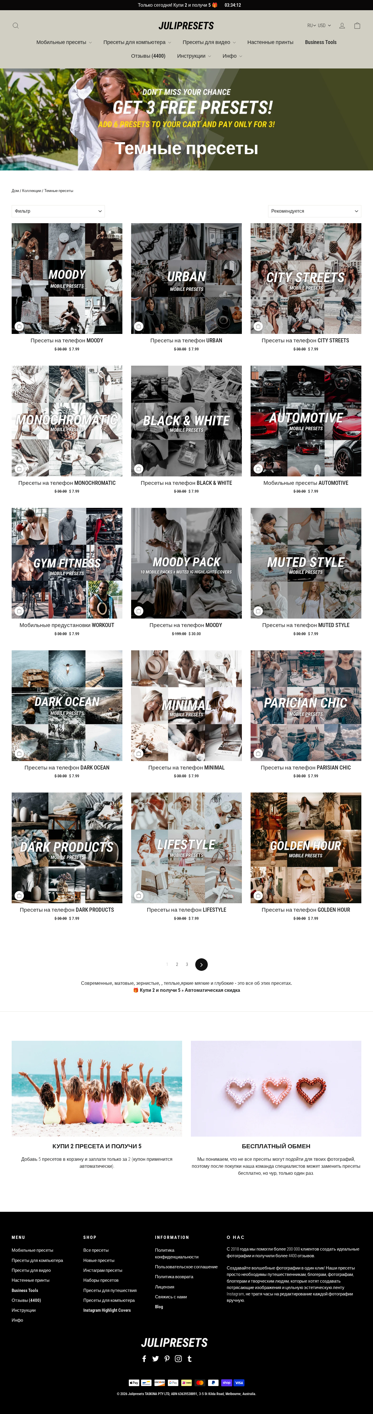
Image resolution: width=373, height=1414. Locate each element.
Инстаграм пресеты (102, 1270)
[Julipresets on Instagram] (178, 1358)
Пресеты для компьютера (135, 42)
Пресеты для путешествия (110, 1290)
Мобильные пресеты (61, 42)
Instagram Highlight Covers (107, 1310)
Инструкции (192, 56)
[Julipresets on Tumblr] (189, 1358)
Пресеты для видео (207, 42)
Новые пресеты (99, 1260)
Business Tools (321, 42)
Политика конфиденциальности (176, 1253)
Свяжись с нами (171, 1296)
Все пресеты (96, 1250)
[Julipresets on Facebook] (144, 1358)
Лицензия (164, 1287)
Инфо (230, 56)
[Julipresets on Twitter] (155, 1358)
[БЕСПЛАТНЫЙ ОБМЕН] (276, 1089)
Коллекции (31, 191)
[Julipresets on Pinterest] (166, 1358)
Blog (159, 1306)
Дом (15, 191)
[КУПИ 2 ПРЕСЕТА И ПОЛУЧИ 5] (97, 1089)
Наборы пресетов (101, 1280)
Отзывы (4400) (148, 56)
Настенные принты (270, 42)
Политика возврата (174, 1276)
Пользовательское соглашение (186, 1266)
